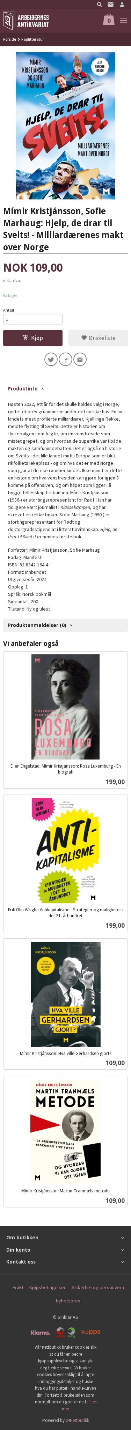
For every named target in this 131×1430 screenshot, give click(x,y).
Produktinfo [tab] (23, 388)
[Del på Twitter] (51, 359)
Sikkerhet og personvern (98, 1287)
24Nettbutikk (77, 1420)
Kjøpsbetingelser (47, 1287)
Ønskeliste (101, 338)
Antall (8, 310)
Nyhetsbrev (68, 1301)
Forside (9, 39)
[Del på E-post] (80, 359)
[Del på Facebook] (65, 359)
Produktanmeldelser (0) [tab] (37, 625)
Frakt (18, 1287)
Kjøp (37, 338)
